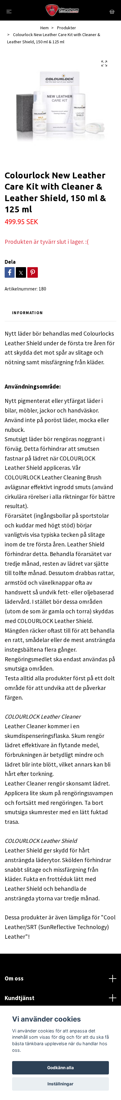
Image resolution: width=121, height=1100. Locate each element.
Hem (44, 28)
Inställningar (60, 1083)
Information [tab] (27, 312)
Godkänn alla (60, 1067)
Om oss (14, 978)
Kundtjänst (19, 998)
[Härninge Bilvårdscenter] (61, 10)
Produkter (66, 28)
